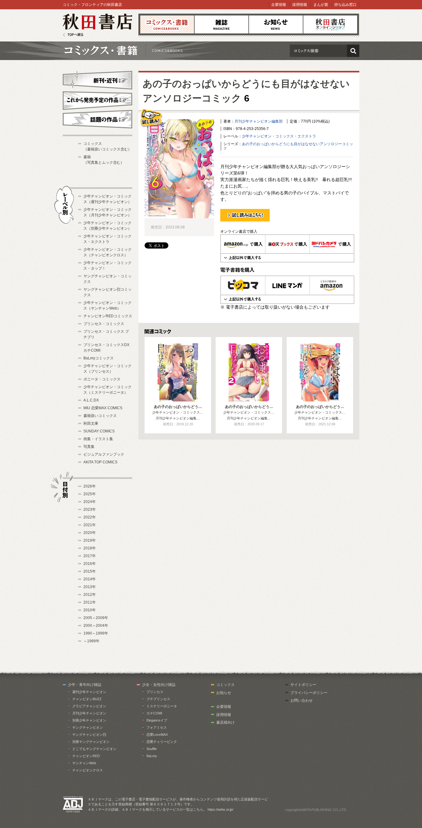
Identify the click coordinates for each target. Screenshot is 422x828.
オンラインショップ (330, 24)
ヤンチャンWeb (84, 763)
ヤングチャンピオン (87, 727)
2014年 (89, 579)
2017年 (89, 556)
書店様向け (225, 722)
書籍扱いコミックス (100, 416)
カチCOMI (154, 713)
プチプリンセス (158, 699)
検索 (353, 51)
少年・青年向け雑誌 (84, 685)
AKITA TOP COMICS (100, 462)
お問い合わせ (301, 700)
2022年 (89, 517)
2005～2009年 (95, 618)
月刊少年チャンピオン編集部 (258, 121)
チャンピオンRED (86, 756)
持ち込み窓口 (345, 4)
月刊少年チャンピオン (89, 713)
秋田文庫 (90, 423)
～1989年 (91, 641)
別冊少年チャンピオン (89, 720)
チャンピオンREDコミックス (107, 316)
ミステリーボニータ (161, 706)
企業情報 (278, 4)
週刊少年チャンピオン (89, 692)
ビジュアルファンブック (103, 454)
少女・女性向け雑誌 (158, 685)
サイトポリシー (303, 685)
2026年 (89, 486)
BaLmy (151, 756)
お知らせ (276, 24)
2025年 (89, 494)
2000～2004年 (95, 625)
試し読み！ (229, 222)
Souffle (151, 749)
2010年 (89, 610)
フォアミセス (156, 727)
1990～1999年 (95, 633)
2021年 (89, 525)
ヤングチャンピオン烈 (89, 734)
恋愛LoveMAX (157, 734)
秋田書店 (97, 25)
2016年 (89, 563)
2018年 (89, 548)
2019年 (89, 540)
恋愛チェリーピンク (161, 741)
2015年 (89, 571)
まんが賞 (320, 4)
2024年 (89, 502)
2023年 (89, 509)
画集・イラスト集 (98, 439)
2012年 (89, 594)
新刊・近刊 (97, 79)
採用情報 (299, 4)
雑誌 (221, 24)
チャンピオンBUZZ (87, 699)
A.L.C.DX (91, 400)
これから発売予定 (97, 99)
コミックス (167, 24)
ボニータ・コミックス (101, 379)
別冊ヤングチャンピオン (91, 741)
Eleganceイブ (156, 720)
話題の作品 (97, 119)
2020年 (89, 533)
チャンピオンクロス (87, 770)
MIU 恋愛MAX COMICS (102, 408)
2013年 (89, 587)
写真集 (89, 446)
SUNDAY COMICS (99, 431)
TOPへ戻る (73, 35)
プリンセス (154, 692)
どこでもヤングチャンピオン (94, 749)
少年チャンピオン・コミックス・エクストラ (279, 136)
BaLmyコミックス (98, 358)
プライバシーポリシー (308, 693)
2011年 (89, 602)
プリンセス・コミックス (103, 324)
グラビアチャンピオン (89, 706)
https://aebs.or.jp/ (220, 809)
